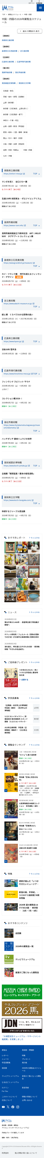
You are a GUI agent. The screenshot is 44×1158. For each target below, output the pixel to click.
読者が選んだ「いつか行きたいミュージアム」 (29, 882)
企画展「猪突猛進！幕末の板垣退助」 (18, 473)
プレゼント (26, 1059)
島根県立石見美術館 (9, 51)
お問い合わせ (27, 1100)
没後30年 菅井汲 (9, 349)
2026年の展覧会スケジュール (31, 1069)
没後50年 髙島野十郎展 (28, 848)
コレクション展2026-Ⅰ (12, 398)
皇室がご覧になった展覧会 (27, 972)
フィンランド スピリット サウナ (16, 381)
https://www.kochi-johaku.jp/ (16, 465)
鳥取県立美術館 (8, 40)
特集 (23, 1055)
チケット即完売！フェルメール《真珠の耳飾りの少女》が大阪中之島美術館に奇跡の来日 (22, 635)
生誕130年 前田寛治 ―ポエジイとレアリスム (21, 198)
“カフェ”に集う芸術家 (27, 755)
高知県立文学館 (25, 83)
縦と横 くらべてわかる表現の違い (17, 314)
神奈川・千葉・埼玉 (11, 120)
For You (5, 1091)
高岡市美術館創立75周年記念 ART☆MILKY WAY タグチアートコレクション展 (21, 235)
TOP (3, 14)
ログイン (5, 1088)
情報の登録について (29, 1097)
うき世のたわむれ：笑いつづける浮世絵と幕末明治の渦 (28, 672)
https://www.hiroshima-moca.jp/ (17, 373)
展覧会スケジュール (14, 14)
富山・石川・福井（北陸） (13, 138)
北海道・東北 (8, 90)
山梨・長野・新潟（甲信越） (14, 126)
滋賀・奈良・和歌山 (11, 150)
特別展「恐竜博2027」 (28, 825)
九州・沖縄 (7, 156)
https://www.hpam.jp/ (13, 341)
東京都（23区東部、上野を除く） (16, 108)
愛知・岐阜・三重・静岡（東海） (16, 132)
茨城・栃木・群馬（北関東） (14, 96)
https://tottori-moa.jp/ (13, 173)
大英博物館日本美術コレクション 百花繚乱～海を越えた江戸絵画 (29, 804)
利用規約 (5, 1153)
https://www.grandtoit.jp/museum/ (18, 263)
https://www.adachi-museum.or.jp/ (18, 303)
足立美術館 (24, 51)
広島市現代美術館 (24, 61)
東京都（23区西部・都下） (13, 114)
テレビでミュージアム (25, 959)
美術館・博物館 (28, 1050)
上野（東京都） (9, 102)
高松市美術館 (20, 72)
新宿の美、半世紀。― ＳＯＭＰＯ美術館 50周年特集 (29, 895)
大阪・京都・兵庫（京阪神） (14, 144)
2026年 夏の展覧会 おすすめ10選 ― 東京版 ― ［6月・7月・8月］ (28, 907)
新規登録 (25, 1088)
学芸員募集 (6, 1063)
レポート (5, 1055)
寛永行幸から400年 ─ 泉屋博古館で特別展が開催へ (22, 623)
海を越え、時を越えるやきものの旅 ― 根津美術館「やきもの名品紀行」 (22, 647)
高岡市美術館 (7, 72)
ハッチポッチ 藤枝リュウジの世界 (17, 438)
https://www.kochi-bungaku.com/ (17, 500)
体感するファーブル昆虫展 (13, 511)
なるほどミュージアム (10, 1082)
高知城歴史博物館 (9, 83)
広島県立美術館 (8, 61)
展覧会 (4, 1050)
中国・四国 (27, 150)
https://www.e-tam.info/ (13, 225)
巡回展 (19, 277)
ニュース (5, 1059)
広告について (7, 1100)
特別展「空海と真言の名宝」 (28, 778)
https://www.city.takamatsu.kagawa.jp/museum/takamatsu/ (22, 426)
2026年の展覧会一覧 (24, 946)
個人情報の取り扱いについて (26, 1153)
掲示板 (24, 1063)
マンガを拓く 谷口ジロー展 (14, 181)
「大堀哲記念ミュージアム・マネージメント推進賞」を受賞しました (21, 1038)
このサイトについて (9, 1097)
